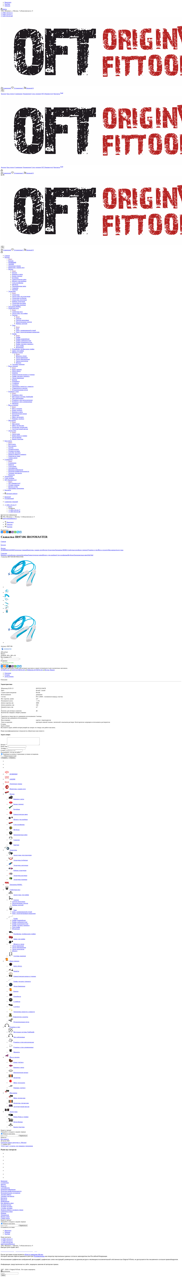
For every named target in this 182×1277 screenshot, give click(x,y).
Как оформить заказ (7, 1203)
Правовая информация (8, 1189)
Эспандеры (15, 295)
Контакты (4, 1198)
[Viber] (12, 532)
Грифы (18, 337)
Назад (10, 259)
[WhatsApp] (15, 532)
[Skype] (18, 532)
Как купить (12, 444)
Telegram (7, 6)
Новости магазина (9, 1134)
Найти (3, 1275)
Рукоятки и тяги (17, 395)
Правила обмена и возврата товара (12, 1210)
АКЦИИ (11, 550)
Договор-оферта (6, 1194)
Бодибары (25, 555)
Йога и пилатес (17, 408)
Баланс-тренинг (16, 555)
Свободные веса (17, 312)
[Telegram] (20, 532)
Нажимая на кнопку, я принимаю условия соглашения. (20, 754)
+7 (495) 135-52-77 (7, 12)
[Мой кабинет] (2, 171)
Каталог (11, 261)
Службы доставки (6, 1208)
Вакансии (4, 1199)
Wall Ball (90, 555)
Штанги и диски (21, 356)
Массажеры (16, 424)
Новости (3, 1186)
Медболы (71, 555)
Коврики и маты (6, 555)
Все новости (5, 1139)
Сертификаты (5, 1188)
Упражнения (5, 1215)
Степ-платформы (62, 555)
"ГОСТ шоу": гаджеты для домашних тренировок (17, 1146)
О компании (12, 463)
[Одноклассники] (4, 532)
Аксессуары (16, 434)
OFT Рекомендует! (14, 483)
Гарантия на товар (7, 1211)
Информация (5, 1201)
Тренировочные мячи (81, 555)
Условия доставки (6, 1206)
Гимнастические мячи (35, 555)
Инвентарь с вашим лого (35, 550)
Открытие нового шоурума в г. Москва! (13, 1142)
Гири (17, 328)
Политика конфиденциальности (11, 1191)
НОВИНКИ (5, 550)
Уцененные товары (20, 550)
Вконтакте (8, 2)
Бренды (3, 1184)
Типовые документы (7, 1196)
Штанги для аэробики (49, 555)
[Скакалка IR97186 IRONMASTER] (23, 587)
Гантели (18, 318)
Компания (4, 1181)
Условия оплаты (6, 1205)
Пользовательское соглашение (10, 1193)
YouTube (7, 4)
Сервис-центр (5, 1218)
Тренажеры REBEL (61, 550)
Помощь (3, 1213)
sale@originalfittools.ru (10, 518)
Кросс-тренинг (17, 369)
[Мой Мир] (7, 532)
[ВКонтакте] (2, 532)
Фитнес (14, 272)
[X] (10, 532)
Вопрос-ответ (5, 1216)
